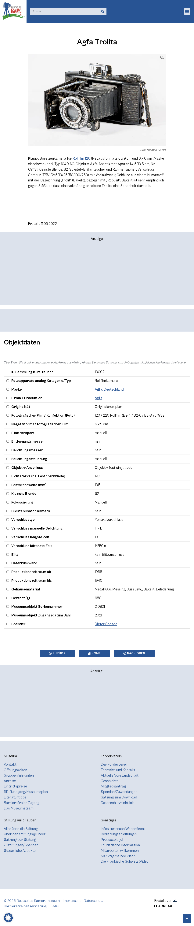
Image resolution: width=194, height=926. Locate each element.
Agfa (98, 398)
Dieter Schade (106, 624)
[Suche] (102, 11)
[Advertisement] (97, 274)
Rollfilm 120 (81, 158)
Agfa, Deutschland (109, 389)
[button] (187, 11)
